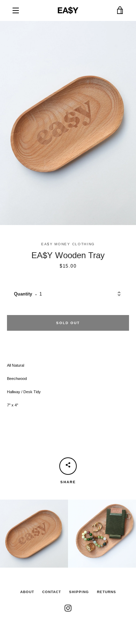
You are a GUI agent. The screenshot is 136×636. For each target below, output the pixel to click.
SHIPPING (79, 592)
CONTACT (51, 592)
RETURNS (106, 592)
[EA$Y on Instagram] (68, 608)
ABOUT (27, 592)
